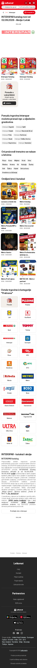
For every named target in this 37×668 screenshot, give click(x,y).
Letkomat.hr (24, 650)
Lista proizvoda (18, 584)
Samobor (25, 143)
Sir (18, 165)
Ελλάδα (10, 640)
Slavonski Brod (23, 131)
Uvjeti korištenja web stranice (18, 659)
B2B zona (18, 603)
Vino (29, 161)
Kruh (23, 161)
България (30, 637)
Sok (3, 169)
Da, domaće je (13, 494)
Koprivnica (9, 143)
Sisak (7, 139)
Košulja (23, 165)
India (16, 640)
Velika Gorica (22, 139)
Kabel (16, 169)
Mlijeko (16, 161)
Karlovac (20, 135)
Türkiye (4, 644)
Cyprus (4, 640)
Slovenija (26, 642)
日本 (20, 640)
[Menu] (34, 3)
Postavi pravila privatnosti (18, 655)
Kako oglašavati (18, 599)
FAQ (18, 569)
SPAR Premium (28, 502)
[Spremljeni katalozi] (26, 3)
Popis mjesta (18, 581)
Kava (10, 161)
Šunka (31, 165)
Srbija (20, 642)
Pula (7, 135)
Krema (12, 165)
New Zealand (6, 642)
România (15, 642)
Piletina (4, 165)
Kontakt (18, 573)
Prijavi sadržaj (18, 577)
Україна (10, 644)
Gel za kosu (24, 169)
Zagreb (8, 127)
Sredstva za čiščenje (9, 173)
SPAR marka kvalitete (17, 500)
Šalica (9, 169)
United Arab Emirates (19, 637)
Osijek (7, 131)
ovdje (13, 474)
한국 (24, 640)
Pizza (4, 161)
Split (20, 127)
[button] (30, 3)
